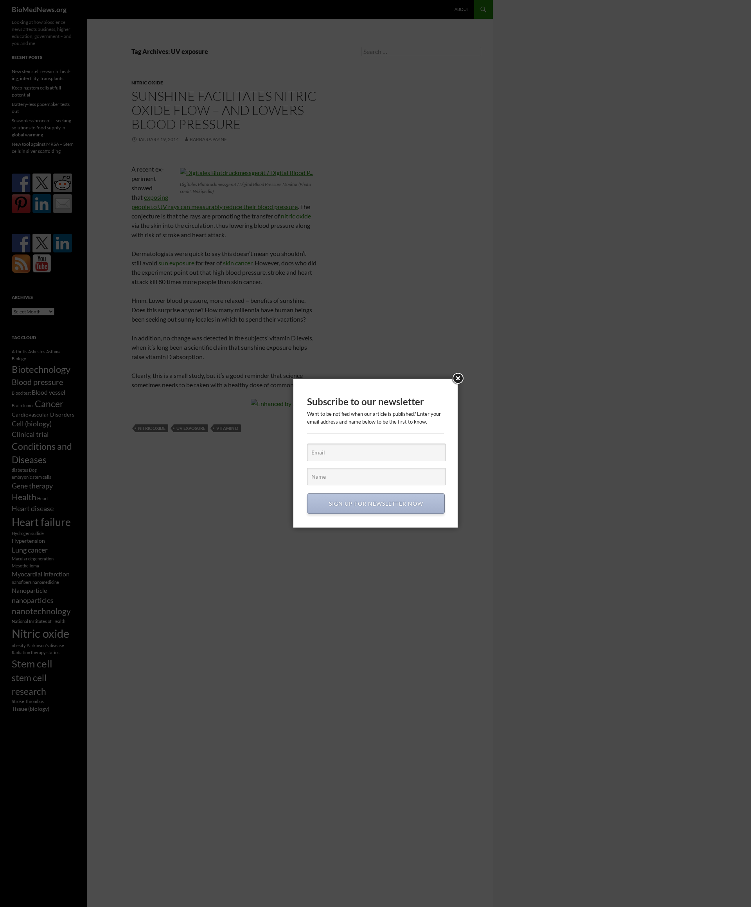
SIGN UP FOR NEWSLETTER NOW (376, 503)
